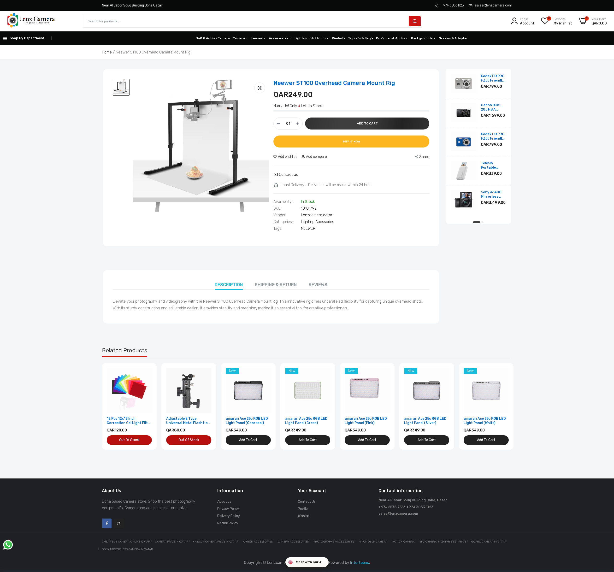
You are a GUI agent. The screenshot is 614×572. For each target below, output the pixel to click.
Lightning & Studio (310, 38)
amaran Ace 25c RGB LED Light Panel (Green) (306, 421)
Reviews (318, 284)
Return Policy (227, 523)
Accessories (279, 38)
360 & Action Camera (213, 38)
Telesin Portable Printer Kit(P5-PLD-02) (493, 165)
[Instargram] (119, 523)
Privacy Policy (228, 509)
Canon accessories (258, 541)
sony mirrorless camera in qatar (127, 549)
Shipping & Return (276, 284)
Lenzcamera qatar (316, 215)
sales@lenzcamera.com (493, 5)
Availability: (282, 202)
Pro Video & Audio (390, 38)
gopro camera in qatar (489, 541)
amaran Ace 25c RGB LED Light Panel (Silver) (425, 421)
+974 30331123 (452, 5)
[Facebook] (107, 523)
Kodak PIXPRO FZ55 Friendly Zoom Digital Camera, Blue (492, 136)
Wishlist (304, 516)
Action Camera (403, 541)
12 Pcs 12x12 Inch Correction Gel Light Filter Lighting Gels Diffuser (129, 421)
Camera (239, 38)
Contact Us (307, 502)
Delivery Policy (228, 516)
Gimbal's (338, 38)
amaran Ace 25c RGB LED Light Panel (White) (485, 421)
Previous (114, 407)
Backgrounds (422, 38)
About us (224, 502)
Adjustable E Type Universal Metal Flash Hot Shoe (187, 421)
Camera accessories (293, 541)
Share (424, 156)
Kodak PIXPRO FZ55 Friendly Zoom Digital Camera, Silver (493, 78)
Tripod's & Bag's (360, 38)
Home (107, 52)
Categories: (283, 222)
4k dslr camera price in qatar (215, 541)
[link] (147, 372)
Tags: (277, 228)
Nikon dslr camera (373, 541)
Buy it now (351, 141)
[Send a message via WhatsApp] (8, 544)
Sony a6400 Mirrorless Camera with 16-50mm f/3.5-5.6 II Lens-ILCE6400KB (491, 194)
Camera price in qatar (171, 541)
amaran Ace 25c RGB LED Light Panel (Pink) (366, 421)
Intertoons (359, 562)
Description (229, 284)
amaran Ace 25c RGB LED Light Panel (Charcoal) (247, 421)
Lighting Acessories (317, 221)
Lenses (257, 38)
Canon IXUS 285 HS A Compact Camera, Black (493, 107)
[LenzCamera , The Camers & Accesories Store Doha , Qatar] (31, 21)
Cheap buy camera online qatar (126, 541)
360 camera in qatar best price (442, 541)
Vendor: (279, 215)
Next (500, 407)
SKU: (277, 208)
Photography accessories (333, 541)
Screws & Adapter (453, 38)
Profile (303, 509)
